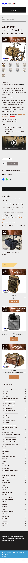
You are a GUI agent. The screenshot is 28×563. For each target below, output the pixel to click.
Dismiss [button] (4, 556)
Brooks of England (7, 492)
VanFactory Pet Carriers (9, 456)
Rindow (5, 521)
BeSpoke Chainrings (8, 499)
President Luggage (7, 497)
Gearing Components (10, 405)
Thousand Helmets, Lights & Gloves (11, 434)
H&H (4, 485)
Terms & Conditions (8, 540)
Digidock (5, 504)
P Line (6, 393)
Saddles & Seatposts (10, 420)
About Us (4, 536)
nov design (5, 487)
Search (14, 560)
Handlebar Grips (8, 408)
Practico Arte (6, 482)
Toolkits (7, 422)
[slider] (13, 148)
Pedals (6, 415)
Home (4, 18)
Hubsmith (5, 523)
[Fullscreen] (24, 148)
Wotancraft (9, 18)
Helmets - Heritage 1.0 (10, 441)
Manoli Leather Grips (8, 432)
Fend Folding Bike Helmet (9, 475)
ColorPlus (5, 525)
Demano (5, 429)
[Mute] (22, 148)
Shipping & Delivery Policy (16, 538)
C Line (6, 396)
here (5, 199)
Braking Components (10, 401)
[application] (14, 143)
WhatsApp (4, 222)
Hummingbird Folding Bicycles (10, 470)
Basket (22, 559)
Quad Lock (5, 489)
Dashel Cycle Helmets (8, 477)
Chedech (5, 473)
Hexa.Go (5, 446)
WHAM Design (6, 465)
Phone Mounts (8, 417)
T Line (6, 391)
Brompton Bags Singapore (9, 425)
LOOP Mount (6, 480)
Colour (3, 156)
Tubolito (5, 518)
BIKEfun (5, 501)
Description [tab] (5, 189)
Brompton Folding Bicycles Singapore (12, 389)
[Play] (3, 148)
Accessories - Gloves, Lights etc (12, 444)
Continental (6, 516)
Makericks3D (6, 468)
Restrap (5, 453)
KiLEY (4, 463)
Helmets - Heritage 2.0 (10, 439)
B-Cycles (5, 506)
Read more (14, 339)
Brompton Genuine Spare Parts (10, 398)
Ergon (4, 461)
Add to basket (12, 163)
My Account (4, 560)
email (10, 222)
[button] (24, 39)
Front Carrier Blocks (10, 403)
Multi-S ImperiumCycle (8, 511)
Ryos (4, 449)
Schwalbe (5, 513)
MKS (4, 509)
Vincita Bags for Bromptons (10, 427)
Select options (14, 301)
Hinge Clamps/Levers (10, 410)
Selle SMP (5, 494)
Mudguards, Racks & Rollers (11, 413)
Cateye (5, 458)
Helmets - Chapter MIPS (10, 437)
